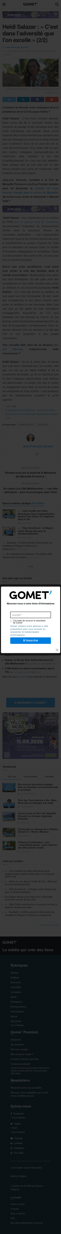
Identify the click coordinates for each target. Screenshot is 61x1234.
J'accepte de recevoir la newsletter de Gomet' (29, 622)
